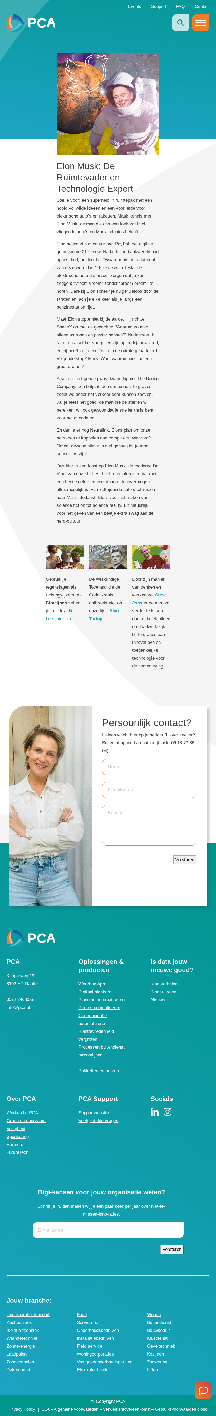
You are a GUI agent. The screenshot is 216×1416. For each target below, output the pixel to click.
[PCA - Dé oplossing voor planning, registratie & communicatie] (31, 22)
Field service (89, 1346)
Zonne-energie (21, 1346)
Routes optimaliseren (99, 1007)
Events (134, 6)
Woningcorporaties (95, 1354)
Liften (152, 1369)
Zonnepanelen (20, 1361)
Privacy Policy (21, 1409)
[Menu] (200, 23)
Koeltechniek (19, 1322)
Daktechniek (19, 1369)
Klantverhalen (164, 984)
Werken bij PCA (22, 1112)
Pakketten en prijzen (98, 1070)
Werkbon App (91, 984)
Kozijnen (155, 1354)
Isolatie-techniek (23, 1330)
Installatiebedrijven (95, 1338)
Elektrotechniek (92, 1369)
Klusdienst (157, 1338)
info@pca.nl (18, 1007)
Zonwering (157, 1361)
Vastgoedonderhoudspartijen (104, 1361)
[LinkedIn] (155, 1111)
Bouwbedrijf (158, 1330)
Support (158, 6)
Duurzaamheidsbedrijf (28, 1314)
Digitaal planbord (94, 991)
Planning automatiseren (101, 999)
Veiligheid (16, 1128)
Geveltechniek (161, 1346)
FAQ (180, 6)
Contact (202, 6)
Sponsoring (18, 1136)
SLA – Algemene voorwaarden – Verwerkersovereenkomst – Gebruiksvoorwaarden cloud (125, 1409)
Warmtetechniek (22, 1338)
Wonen (154, 1314)
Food (82, 1314)
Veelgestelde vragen (98, 1120)
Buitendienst (159, 1322)
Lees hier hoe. (60, 618)
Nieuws (158, 999)
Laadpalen (17, 1354)
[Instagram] (167, 1111)
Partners (15, 1144)
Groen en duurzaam (26, 1120)
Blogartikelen (163, 991)
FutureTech (17, 1152)
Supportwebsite (93, 1112)
